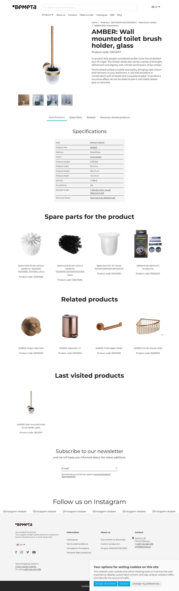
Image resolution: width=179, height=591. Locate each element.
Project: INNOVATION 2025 (114, 548)
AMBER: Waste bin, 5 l (70, 348)
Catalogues (101, 15)
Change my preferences (145, 583)
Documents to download (113, 539)
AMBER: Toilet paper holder (109, 348)
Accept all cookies (106, 583)
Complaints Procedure (78, 548)
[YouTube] (34, 552)
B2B (112, 15)
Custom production (110, 544)
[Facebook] (16, 552)
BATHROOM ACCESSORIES (123, 22)
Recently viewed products (115, 117)
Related (91, 117)
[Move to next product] (162, 335)
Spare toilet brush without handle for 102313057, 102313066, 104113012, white (31, 268)
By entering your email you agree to (86, 475)
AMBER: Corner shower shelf (148, 348)
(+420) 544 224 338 (144, 544)
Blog (119, 15)
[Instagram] (21, 552)
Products (46, 15)
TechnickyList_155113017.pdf (102, 198)
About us (60, 15)
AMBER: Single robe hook (31, 348)
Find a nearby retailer (25, 566)
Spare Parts (75, 117)
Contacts (72, 15)
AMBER (93, 147)
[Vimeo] (28, 552)
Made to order (87, 15)
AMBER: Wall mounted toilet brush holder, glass (116, 25)
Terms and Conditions (77, 544)
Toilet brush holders (147, 22)
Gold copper (95, 157)
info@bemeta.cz (143, 546)
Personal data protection (79, 552)
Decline (124, 583)
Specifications (57, 117)
